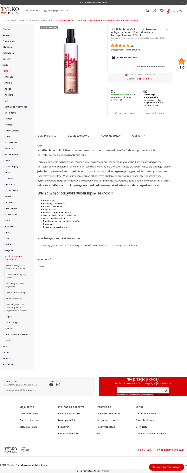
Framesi (9, 124)
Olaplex (8, 202)
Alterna (8, 82)
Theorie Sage (11, 322)
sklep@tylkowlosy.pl (58, 10)
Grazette (9, 148)
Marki (5, 70)
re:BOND (9, 226)
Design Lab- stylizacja (16, 292)
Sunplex (8, 316)
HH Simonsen (11, 154)
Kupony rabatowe (106, 426)
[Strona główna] (10, 10)
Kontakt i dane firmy (146, 413)
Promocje (8, 364)
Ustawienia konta (28, 426)
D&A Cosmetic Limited (16, 334)
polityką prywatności (161, 395)
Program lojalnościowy (108, 413)
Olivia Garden (11, 208)
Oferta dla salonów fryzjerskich (151, 433)
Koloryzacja (8, 53)
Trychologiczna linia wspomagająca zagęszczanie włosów (16, 307)
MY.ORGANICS (11, 190)
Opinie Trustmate (145, 420)
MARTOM (9, 178)
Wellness (9, 328)
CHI (6, 100)
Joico (7, 160)
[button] (177, 10)
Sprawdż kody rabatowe (166, 467)
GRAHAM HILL (11, 142)
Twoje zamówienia (29, 413)
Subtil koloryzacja (14, 298)
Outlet (6, 352)
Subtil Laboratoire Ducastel (13, 258)
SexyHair (9, 250)
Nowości (7, 358)
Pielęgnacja (9, 41)
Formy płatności (66, 420)
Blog (99, 433)
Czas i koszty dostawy (69, 413)
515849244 (35, 10)
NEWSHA (9, 196)
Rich (7, 238)
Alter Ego (9, 76)
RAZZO (8, 220)
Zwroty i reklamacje (29, 420)
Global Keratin (12, 130)
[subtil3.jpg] (70, 60)
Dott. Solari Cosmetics (16, 106)
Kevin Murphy (11, 166)
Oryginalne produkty (107, 420)
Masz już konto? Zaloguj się (19, 390)
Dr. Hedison (10, 112)
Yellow (8, 340)
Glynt (7, 136)
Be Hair (8, 88)
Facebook (51, 387)
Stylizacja (7, 47)
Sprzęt (6, 64)
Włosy (6, 35)
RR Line (8, 244)
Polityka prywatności (68, 433)
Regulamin (63, 426)
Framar (8, 118)
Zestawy (7, 58)
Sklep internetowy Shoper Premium (93, 470)
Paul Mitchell (11, 214)
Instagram (58, 387)
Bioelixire (9, 94)
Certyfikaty (141, 426)
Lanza (7, 172)
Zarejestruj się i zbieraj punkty (21, 384)
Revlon (8, 232)
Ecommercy (181, 465)
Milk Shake (10, 184)
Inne (5, 346)
